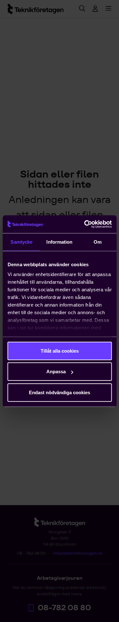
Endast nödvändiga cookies (59, 392)
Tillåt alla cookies (60, 350)
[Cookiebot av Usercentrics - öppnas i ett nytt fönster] (85, 224)
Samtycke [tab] (21, 241)
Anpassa (56, 371)
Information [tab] (59, 241)
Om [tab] (98, 241)
